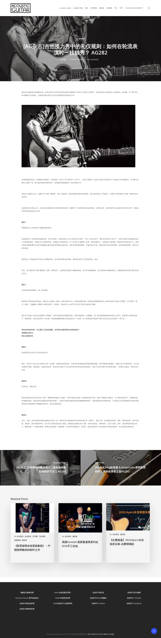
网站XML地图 (109, 634)
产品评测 (42, 536)
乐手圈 (34, 536)
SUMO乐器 (59, 598)
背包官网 (67, 598)
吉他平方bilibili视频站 (98, 598)
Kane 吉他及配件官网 (62, 592)
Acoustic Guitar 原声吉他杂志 (27, 598)
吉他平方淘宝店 (98, 592)
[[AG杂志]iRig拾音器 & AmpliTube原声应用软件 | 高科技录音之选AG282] (120, 468)
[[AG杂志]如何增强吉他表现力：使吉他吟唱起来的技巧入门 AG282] (40, 468)
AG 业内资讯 (80, 39)
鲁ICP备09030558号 (96, 634)
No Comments (93, 59)
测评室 (24, 540)
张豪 (64, 59)
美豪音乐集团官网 (27, 592)
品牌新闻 (17, 540)
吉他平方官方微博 (134, 592)
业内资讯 (28, 536)
